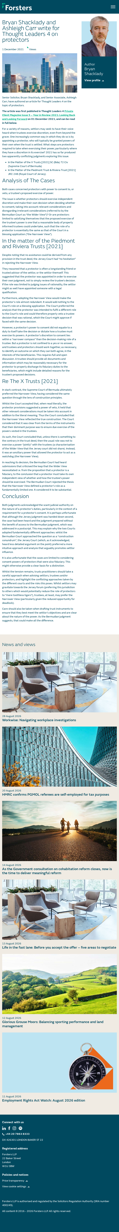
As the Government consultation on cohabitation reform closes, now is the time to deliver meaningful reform (57, 871)
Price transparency (13, 1180)
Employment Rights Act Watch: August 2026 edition (43, 1100)
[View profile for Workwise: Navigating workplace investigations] (59, 682)
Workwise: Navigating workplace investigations (39, 720)
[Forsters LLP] (17, 6)
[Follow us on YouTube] (20, 1128)
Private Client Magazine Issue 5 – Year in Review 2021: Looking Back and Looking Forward (38, 115)
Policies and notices (15, 1175)
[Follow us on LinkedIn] (4, 1128)
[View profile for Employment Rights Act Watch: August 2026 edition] (59, 1062)
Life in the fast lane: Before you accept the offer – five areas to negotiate (59, 947)
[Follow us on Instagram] (14, 1128)
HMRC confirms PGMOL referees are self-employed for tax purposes (55, 794)
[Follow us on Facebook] (9, 1128)
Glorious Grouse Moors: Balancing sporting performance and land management (52, 1024)
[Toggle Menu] (113, 6)
